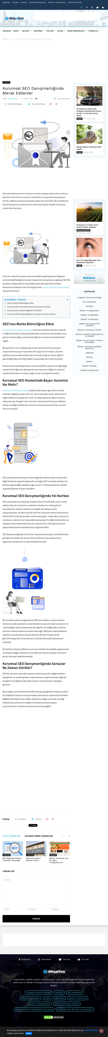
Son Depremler (89, 302)
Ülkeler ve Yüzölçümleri (39, 1004)
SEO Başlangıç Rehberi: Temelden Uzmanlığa (12, 859)
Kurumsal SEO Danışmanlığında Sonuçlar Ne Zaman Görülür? (31, 314)
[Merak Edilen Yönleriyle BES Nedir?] (89, 134)
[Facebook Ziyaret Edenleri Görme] (36, 848)
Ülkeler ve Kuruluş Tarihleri (89, 330)
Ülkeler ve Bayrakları (89, 315)
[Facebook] (86, 7)
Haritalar (89, 306)
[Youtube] (102, 7)
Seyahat (26, 31)
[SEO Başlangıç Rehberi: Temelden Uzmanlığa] (13, 848)
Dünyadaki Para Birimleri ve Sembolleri (75, 1009)
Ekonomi (38, 31)
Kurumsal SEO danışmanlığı (16, 390)
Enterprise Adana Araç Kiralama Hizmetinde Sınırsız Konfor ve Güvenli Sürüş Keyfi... (88, 112)
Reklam (24, 2)
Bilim (16, 31)
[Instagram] (92, 7)
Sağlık (79, 265)
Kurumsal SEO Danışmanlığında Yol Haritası (24, 310)
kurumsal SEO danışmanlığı (56, 287)
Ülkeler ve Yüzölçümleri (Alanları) (89, 325)
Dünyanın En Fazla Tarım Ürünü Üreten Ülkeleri (87, 226)
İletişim (15, 2)
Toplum (49, 31)
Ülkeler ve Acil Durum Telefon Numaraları (89, 341)
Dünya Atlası (13, 99)
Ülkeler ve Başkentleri (89, 311)
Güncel (53, 855)
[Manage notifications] (101, 1031)
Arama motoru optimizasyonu (17, 329)
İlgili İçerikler (11, 836)
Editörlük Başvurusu (37, 2)
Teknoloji (93, 31)
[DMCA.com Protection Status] (54, 1019)
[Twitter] (97, 7)
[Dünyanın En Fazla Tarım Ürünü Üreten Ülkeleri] (89, 212)
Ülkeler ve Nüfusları (89, 319)
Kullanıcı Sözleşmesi (57, 2)
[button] (81, 7)
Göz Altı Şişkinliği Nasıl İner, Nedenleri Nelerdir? (88, 261)
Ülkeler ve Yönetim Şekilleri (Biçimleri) (89, 348)
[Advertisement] (67, 16)
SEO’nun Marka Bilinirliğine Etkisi (20, 303)
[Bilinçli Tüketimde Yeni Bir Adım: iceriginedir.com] (60, 848)
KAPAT (29, 1033)
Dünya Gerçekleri (75, 31)
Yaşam (79, 118)
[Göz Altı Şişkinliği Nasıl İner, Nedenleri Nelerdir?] (89, 247)
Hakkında (6, 2)
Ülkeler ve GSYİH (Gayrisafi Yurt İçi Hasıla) (89, 335)
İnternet (6, 39)
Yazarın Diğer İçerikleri (38, 836)
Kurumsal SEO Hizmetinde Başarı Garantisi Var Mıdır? (29, 306)
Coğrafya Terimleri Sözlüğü (89, 297)
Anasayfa (7, 31)
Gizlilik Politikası (75, 2)
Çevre (60, 31)
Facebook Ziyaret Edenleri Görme (33, 859)
